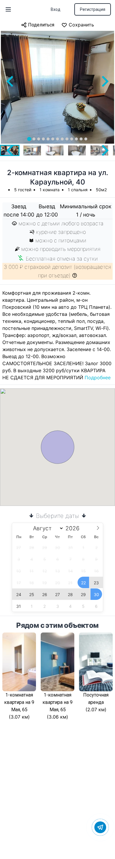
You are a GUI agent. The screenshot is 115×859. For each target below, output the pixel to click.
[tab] (29, 139)
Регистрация (92, 9)
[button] (32, 150)
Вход (55, 9)
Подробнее (98, 377)
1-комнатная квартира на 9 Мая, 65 (19, 702)
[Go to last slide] (11, 81)
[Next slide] (104, 81)
